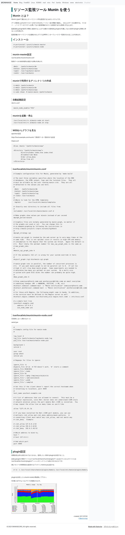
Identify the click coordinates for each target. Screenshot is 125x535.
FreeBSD (27, 3)
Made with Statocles (95, 527)
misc (48, 3)
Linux (33, 3)
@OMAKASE (6, 2)
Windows (65, 3)
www (72, 3)
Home (16, 3)
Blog (20, 3)
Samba (58, 3)
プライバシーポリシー (111, 527)
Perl (53, 3)
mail (44, 3)
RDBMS (38, 3)
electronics (79, 3)
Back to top (83, 518)
